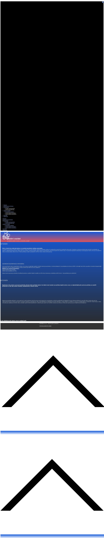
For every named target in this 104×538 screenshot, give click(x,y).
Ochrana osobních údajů (45, 326)
